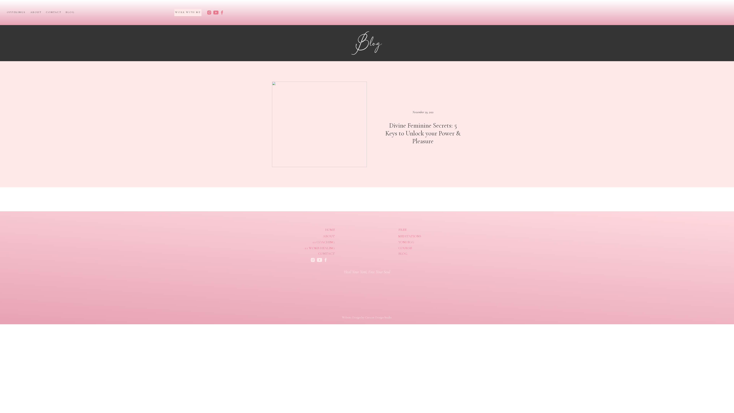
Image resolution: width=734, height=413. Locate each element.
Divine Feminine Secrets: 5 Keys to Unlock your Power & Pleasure (422, 133)
